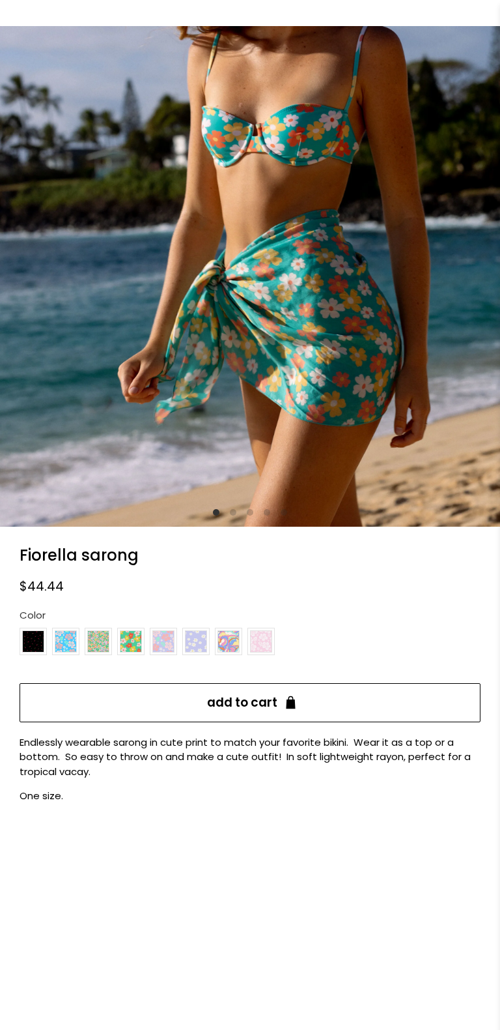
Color (33, 615)
